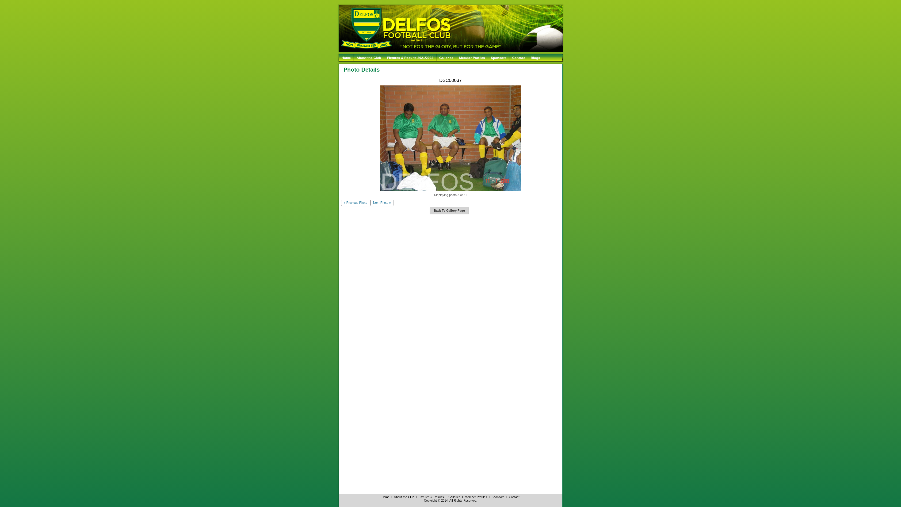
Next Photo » (382, 202)
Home (346, 58)
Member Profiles (472, 58)
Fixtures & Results (431, 497)
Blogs (535, 58)
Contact (518, 58)
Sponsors (498, 58)
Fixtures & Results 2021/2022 (410, 58)
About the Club (369, 58)
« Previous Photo (355, 202)
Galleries (446, 58)
